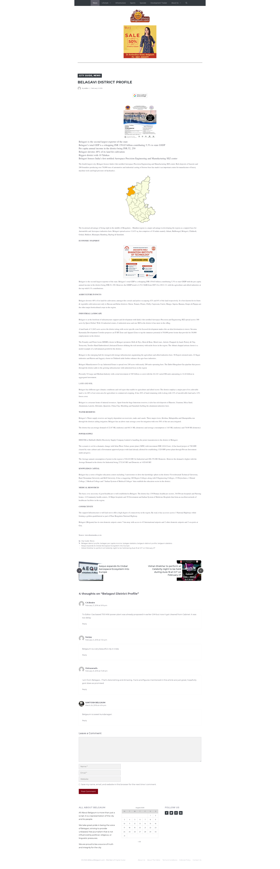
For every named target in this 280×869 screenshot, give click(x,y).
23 (155, 827)
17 (124, 827)
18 (129, 827)
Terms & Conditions (169, 860)
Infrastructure (121, 3)
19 (134, 827)
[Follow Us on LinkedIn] (181, 813)
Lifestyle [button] (105, 3)
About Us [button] (174, 3)
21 (145, 827)
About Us (141, 860)
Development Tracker (158, 3)
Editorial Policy (185, 860)
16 (155, 823)
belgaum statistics (165, 543)
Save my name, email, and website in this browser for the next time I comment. (118, 784)
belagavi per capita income (111, 543)
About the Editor (153, 860)
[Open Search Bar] (186, 3)
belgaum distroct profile (147, 543)
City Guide (85, 75)
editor (86, 88)
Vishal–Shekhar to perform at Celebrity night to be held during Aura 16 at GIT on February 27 (118, 548)
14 (145, 823)
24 (124, 832)
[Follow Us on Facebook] (166, 813)
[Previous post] (79, 570)
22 (150, 827)
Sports (132, 3)
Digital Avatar (120, 860)
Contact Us (197, 860)
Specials (143, 3)
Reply (84, 624)
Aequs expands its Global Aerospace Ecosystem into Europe (105, 546)
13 (140, 823)
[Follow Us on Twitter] (171, 813)
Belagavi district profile (90, 543)
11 (129, 823)
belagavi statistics (129, 543)
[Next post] (200, 570)
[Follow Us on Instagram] (176, 813)
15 (150, 823)
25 (129, 832)
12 (134, 823)
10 (124, 823)
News (95, 3)
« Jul (139, 841)
